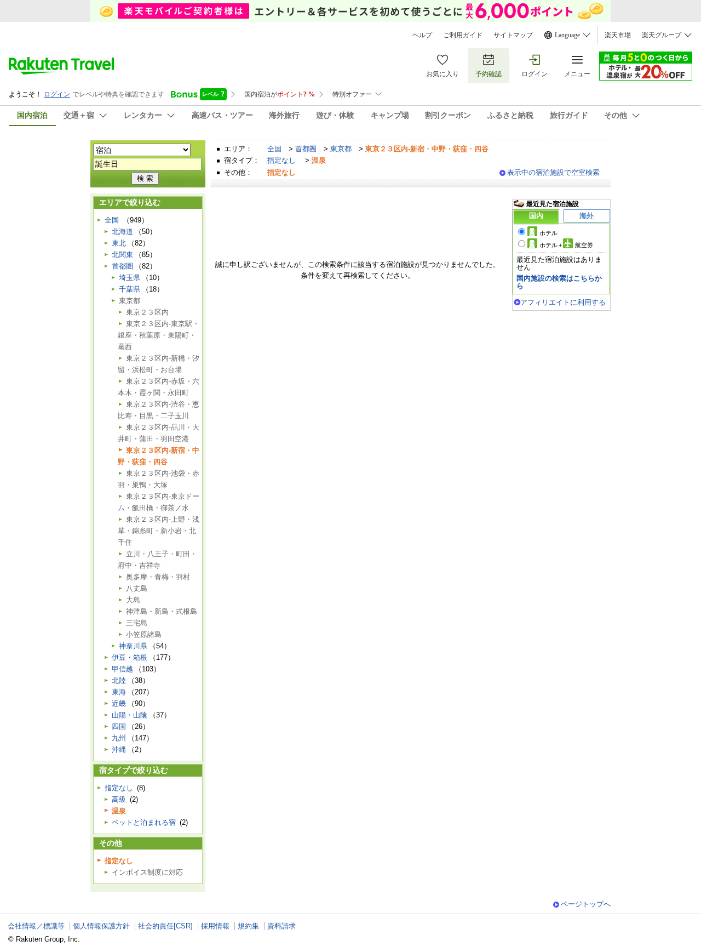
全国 (274, 149)
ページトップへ (586, 904)
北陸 (119, 680)
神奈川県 (133, 646)
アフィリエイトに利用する (563, 302)
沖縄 (119, 749)
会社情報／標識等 (36, 926)
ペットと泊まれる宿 (144, 822)
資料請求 (281, 926)
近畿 (119, 703)
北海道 (122, 231)
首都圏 (306, 149)
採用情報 (215, 926)
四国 (119, 726)
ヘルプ (422, 35)
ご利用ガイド (462, 35)
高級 (119, 799)
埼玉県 (129, 277)
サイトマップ (513, 35)
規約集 (248, 926)
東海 (119, 692)
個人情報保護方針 (101, 926)
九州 (119, 738)
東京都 (341, 149)
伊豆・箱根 (129, 657)
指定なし (281, 160)
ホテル (548, 233)
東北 (119, 243)
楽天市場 (618, 35)
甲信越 (122, 669)
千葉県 (129, 289)
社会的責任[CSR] (165, 926)
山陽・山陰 (129, 715)
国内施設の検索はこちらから (559, 282)
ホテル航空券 (566, 245)
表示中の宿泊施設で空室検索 (553, 172)
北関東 (122, 254)
